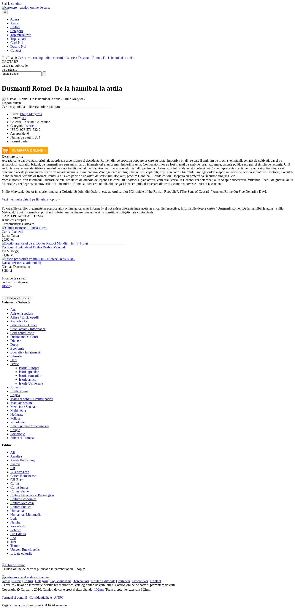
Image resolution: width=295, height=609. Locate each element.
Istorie (70, 58)
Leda (13, 518)
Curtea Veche (19, 491)
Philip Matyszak (31, 114)
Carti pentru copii (22, 333)
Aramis (15, 464)
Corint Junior (19, 487)
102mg (99, 589)
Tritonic (15, 545)
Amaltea (16, 456)
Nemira (15, 522)
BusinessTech (19, 472)
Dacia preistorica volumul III (21, 263)
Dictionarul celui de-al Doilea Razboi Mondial (33, 247)
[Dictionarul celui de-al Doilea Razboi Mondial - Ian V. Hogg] (45, 243)
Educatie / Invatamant (25, 352)
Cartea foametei (12, 232)
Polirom (15, 530)
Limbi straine (19, 391)
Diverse (15, 340)
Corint (14, 483)
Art (12, 468)
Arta (13, 309)
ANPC (58, 597)
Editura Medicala (22, 503)
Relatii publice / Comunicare (29, 426)
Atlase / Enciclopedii (24, 317)
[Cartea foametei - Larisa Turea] (24, 228)
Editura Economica (23, 499)
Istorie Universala (31, 383)
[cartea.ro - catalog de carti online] (25, 577)
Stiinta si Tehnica (22, 438)
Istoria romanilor (30, 375)
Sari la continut (12, 3)
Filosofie (16, 356)
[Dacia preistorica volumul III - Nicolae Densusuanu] (38, 259)
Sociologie (17, 434)
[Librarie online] (13, 565)
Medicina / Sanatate (23, 407)
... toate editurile (21, 553)
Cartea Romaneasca (23, 476)
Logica (15, 395)
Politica (15, 418)
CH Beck (16, 479)
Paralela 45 (17, 526)
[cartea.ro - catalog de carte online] (26, 7)
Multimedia (18, 410)
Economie (17, 348)
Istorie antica (27, 379)
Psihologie (17, 422)
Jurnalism (16, 387)
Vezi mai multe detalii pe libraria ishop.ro (29, 199)
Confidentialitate (40, 597)
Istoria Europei (29, 368)
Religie (15, 430)
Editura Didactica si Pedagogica (32, 495)
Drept (14, 344)
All (24, 118)
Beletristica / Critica (23, 325)
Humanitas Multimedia (25, 514)
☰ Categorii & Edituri (16, 298)
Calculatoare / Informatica (28, 329)
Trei (13, 542)
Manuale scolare (21, 403)
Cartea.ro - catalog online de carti (40, 58)
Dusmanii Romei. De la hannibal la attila (105, 58)
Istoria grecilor (29, 372)
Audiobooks (18, 321)
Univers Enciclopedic (25, 549)
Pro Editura (18, 534)
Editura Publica (20, 507)
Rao (13, 538)
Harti (13, 360)
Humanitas (17, 511)
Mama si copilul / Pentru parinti (31, 399)
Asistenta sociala (21, 313)
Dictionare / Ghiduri (24, 337)
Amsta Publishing (22, 460)
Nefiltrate (16, 414)
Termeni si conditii (14, 597)
